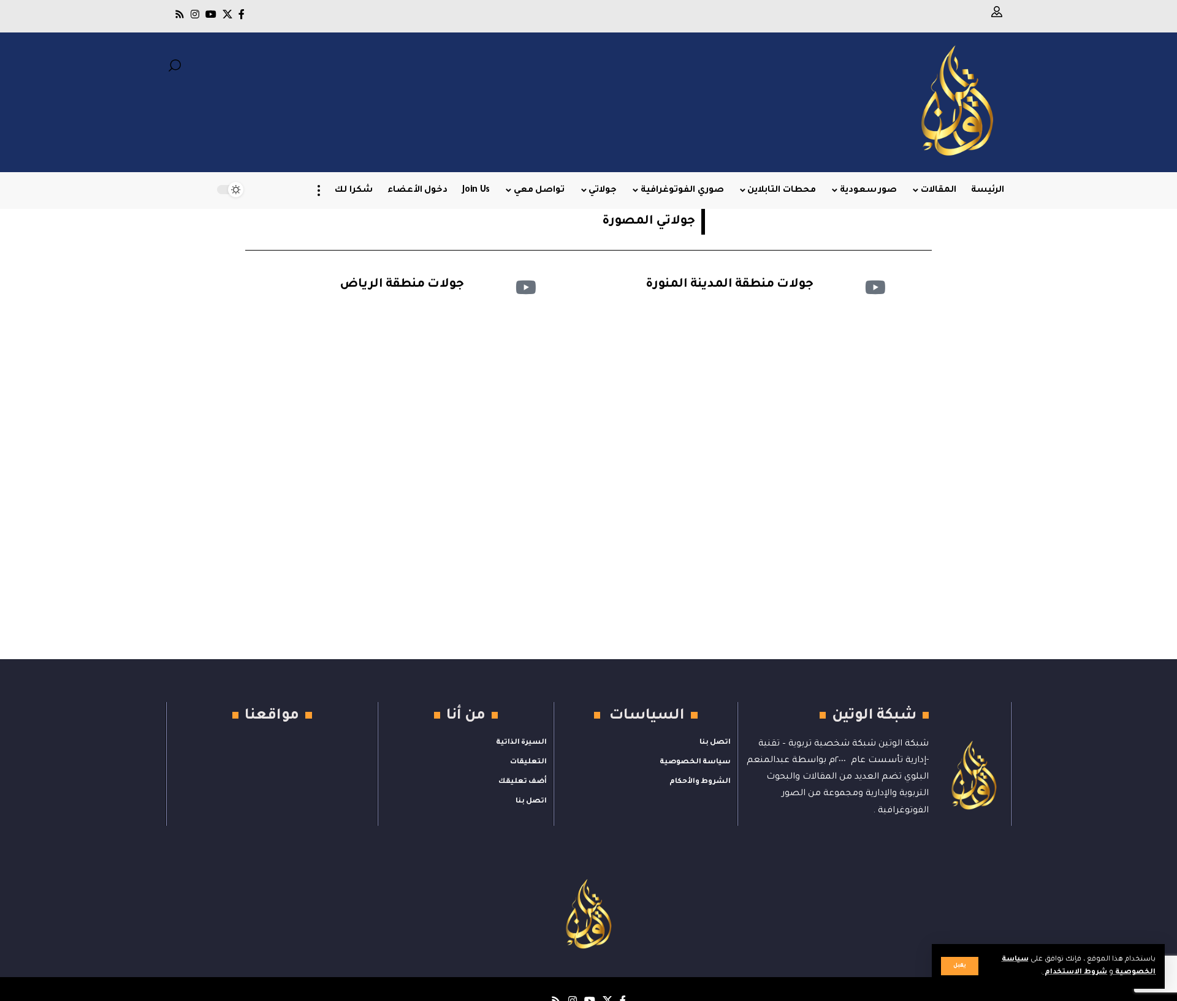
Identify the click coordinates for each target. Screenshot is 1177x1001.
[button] (959, 966)
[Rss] (180, 14)
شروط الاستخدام (1075, 972)
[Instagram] (195, 14)
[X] (227, 14)
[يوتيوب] (210, 14)
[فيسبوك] (241, 14)
